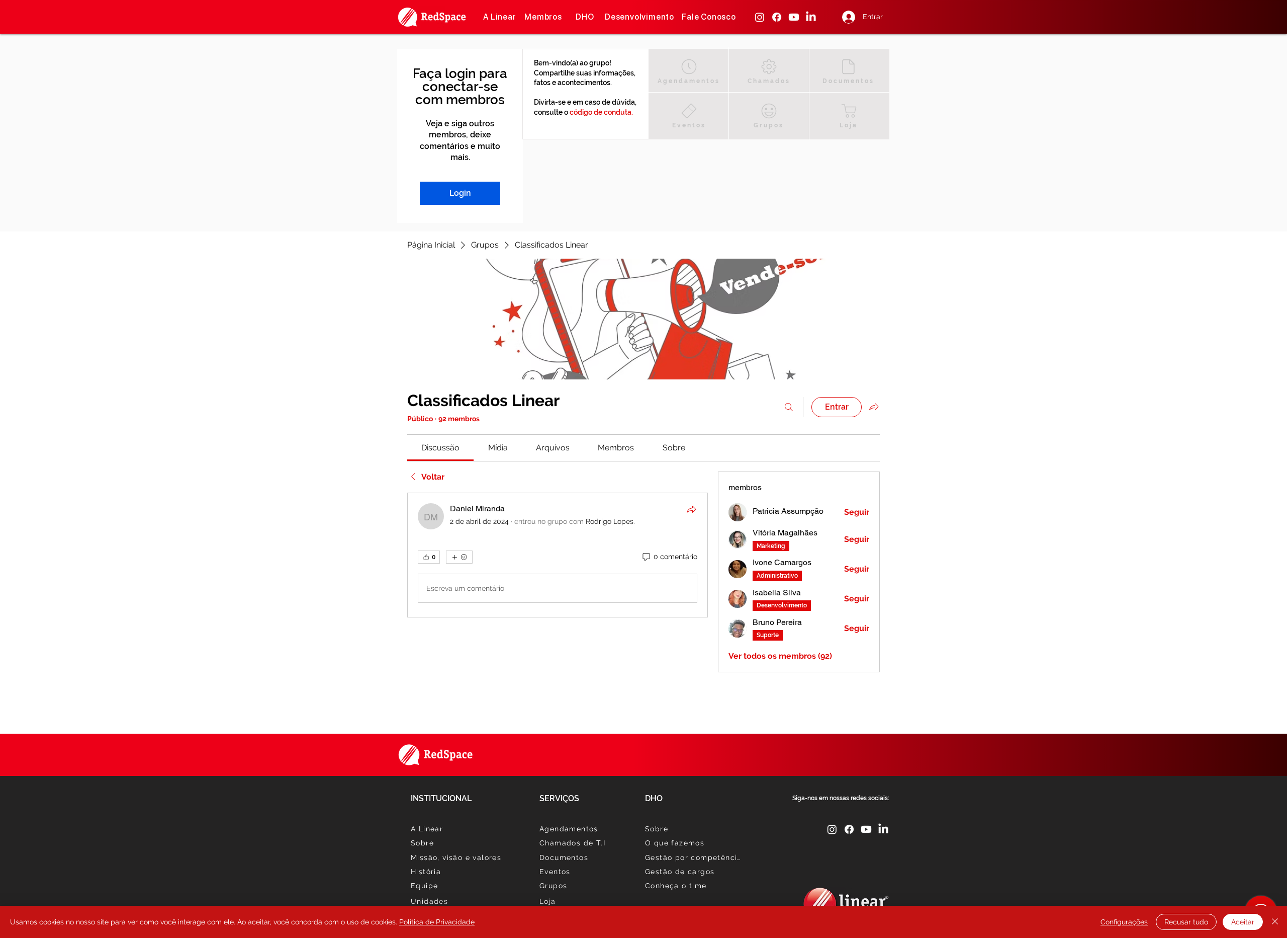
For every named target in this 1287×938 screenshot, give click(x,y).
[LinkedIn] (811, 17)
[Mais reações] (459, 557)
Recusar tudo (1186, 922)
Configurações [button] (1124, 922)
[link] (440, 447)
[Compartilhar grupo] (874, 407)
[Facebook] (777, 17)
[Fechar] (1275, 922)
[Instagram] (760, 17)
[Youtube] (794, 17)
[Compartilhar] (691, 509)
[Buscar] (789, 407)
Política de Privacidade (437, 922)
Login (460, 193)
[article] (557, 555)
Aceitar (1242, 922)
